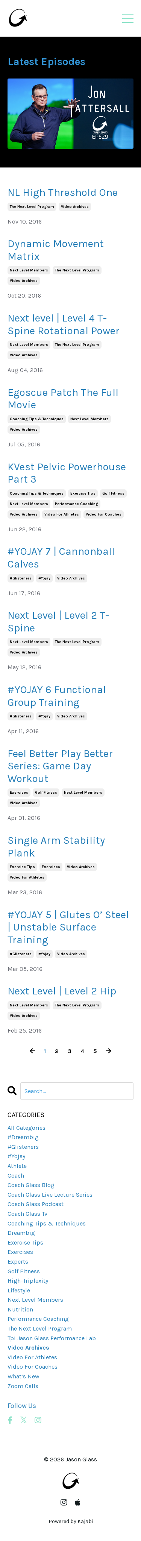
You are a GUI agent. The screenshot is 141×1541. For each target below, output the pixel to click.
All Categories (26, 1127)
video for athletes (61, 514)
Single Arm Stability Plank (56, 846)
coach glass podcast (36, 1204)
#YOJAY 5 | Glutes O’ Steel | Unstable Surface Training (68, 927)
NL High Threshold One (63, 192)
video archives (75, 206)
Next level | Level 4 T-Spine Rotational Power (64, 324)
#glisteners (21, 578)
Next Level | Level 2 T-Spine (58, 621)
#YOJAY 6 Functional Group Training (57, 695)
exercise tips (83, 493)
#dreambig (23, 1137)
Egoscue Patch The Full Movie (63, 398)
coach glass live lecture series (50, 1194)
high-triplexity (28, 1280)
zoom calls (23, 1386)
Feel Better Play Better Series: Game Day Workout (60, 766)
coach (16, 1175)
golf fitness (113, 493)
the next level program (32, 206)
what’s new (23, 1376)
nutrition (20, 1309)
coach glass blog (31, 1184)
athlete (17, 1165)
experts (18, 1261)
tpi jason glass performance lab (52, 1338)
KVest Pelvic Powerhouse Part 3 (67, 473)
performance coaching (76, 504)
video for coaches (103, 514)
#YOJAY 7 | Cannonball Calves (61, 557)
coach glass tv (27, 1213)
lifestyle (19, 1290)
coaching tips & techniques (37, 419)
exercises (19, 792)
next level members (29, 270)
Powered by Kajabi (71, 1521)
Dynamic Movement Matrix (56, 249)
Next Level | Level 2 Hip (62, 991)
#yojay (44, 578)
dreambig (21, 1232)
